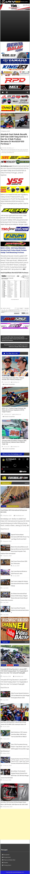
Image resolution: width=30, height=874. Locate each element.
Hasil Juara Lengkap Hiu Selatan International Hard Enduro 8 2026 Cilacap (19, 583)
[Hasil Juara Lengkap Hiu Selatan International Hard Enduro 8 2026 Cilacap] (5, 582)
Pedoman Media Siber (9, 860)
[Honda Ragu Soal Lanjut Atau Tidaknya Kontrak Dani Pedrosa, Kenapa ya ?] (15, 366)
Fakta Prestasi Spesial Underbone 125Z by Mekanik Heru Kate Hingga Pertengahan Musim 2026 (20, 695)
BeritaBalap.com (15, 382)
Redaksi (6, 862)
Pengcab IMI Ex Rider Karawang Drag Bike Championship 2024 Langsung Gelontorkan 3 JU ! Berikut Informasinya (15, 338)
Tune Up (16, 665)
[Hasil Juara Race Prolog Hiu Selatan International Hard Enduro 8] (5, 609)
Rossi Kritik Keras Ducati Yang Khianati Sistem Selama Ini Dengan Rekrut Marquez (16, 345)
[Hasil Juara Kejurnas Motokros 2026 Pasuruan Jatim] (5, 572)
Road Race (9, 126)
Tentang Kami (7, 865)
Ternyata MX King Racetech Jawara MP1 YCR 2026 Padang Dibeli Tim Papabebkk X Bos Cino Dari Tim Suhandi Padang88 (14, 671)
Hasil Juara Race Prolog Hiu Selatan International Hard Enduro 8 (20, 610)
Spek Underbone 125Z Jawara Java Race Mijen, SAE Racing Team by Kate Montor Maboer (19, 734)
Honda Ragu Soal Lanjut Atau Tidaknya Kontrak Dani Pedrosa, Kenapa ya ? (13, 378)
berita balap (3, 152)
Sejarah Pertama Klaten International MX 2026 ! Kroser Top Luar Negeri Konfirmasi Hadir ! (20, 537)
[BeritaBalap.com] (3, 92)
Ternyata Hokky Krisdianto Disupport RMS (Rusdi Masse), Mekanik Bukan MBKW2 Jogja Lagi (14, 442)
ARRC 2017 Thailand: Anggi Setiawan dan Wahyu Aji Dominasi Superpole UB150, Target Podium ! (14, 410)
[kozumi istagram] (15, 229)
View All (27, 483)
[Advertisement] (15, 26)
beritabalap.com (10, 152)
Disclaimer (6, 854)
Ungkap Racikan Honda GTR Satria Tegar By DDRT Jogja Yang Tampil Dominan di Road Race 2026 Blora (20, 761)
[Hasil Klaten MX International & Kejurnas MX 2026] (15, 497)
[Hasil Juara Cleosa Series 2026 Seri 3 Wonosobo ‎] (5, 562)
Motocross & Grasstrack (13, 506)
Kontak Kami (7, 857)
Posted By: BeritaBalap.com (8, 148)
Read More (4, 529)
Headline (3, 126)
